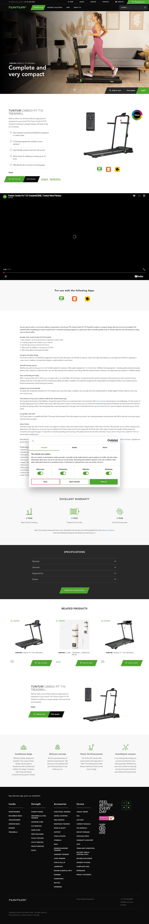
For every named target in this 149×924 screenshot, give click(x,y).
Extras (35, 579)
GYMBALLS (57, 840)
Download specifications (74, 590)
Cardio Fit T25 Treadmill (120, 652)
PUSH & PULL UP (59, 862)
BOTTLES (57, 883)
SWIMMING (58, 887)
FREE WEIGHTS (59, 820)
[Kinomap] (117, 169)
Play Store (107, 406)
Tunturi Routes (100, 401)
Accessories (60, 804)
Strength (36, 804)
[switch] (63, 473)
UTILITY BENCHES (37, 842)
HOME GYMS (35, 830)
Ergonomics (37, 573)
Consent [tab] (44, 447)
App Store (97, 406)
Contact (105, 2)
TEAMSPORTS (58, 879)
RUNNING (57, 874)
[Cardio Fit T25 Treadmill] (119, 634)
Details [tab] (74, 447)
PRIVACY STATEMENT (84, 874)
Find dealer (131, 90)
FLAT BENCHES (36, 826)
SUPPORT (57, 832)
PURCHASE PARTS (83, 836)
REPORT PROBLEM (83, 832)
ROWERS (12, 828)
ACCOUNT (80, 820)
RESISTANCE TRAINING (62, 824)
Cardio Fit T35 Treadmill (29, 652)
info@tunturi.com (126, 902)
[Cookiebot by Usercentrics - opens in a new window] (109, 440)
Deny (45, 482)
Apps (68, 7)
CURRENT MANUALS (84, 824)
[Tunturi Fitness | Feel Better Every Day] (17, 7)
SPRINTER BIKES (14, 824)
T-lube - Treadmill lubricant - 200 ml (74, 653)
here (93, 533)
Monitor (36, 562)
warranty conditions (108, 530)
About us (77, 7)
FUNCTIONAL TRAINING (62, 812)
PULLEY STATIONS (37, 838)
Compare (44, 179)
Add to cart (116, 90)
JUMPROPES (58, 866)
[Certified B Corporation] (119, 829)
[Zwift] (108, 169)
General (36, 568)
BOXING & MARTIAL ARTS (63, 870)
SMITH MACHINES (37, 834)
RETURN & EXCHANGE (84, 858)
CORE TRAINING (59, 858)
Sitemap (36, 915)
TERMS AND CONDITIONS (86, 848)
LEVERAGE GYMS (37, 822)
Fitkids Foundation (125, 439)
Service (93, 2)
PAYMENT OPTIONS (83, 862)
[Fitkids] (137, 115)
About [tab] (105, 447)
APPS (78, 844)
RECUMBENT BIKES (15, 816)
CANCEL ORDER (82, 812)
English (121, 2)
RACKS (33, 850)
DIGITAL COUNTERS (61, 816)
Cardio (12, 804)
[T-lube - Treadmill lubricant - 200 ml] (74, 634)
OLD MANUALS (82, 828)
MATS (56, 844)
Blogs (82, 2)
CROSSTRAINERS (14, 820)
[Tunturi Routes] (99, 169)
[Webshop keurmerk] (119, 819)
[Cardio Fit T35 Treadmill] (29, 634)
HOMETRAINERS (14, 812)
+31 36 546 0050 (29, 2)
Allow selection (74, 482)
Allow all (104, 482)
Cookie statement (27, 915)
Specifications (55, 179)
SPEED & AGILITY (60, 828)
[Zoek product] (145, 7)
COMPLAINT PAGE (83, 866)
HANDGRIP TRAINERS (61, 854)
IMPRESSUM (81, 870)
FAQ (78, 816)
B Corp (70, 2)
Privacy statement (14, 915)
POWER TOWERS (37, 812)
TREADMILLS (13, 832)
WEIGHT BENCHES (37, 846)
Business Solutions (54, 7)
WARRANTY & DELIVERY (85, 840)
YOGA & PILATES (59, 836)
